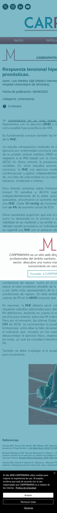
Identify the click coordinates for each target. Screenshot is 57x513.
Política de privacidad (26, 487)
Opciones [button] (28, 507)
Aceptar (28, 495)
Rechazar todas (28, 501)
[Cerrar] (52, 474)
